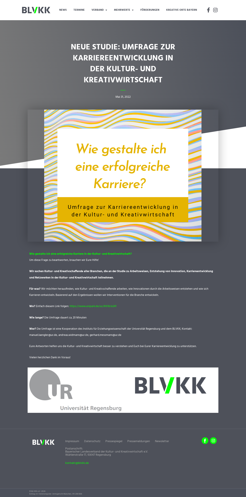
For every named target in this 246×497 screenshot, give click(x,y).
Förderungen (149, 10)
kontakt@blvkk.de (77, 463)
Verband (98, 10)
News (63, 10)
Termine (79, 10)
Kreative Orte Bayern (181, 10)
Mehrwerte (122, 10)
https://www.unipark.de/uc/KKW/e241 (93, 306)
